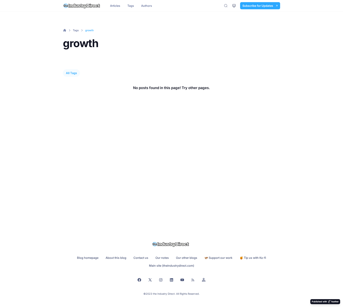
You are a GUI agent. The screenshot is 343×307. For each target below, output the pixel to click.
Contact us (140, 258)
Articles (115, 5)
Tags (130, 5)
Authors (146, 5)
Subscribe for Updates (257, 5)
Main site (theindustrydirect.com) (171, 265)
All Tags (71, 73)
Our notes (162, 258)
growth (89, 30)
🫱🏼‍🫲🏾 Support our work (218, 258)
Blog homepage (87, 258)
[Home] (64, 30)
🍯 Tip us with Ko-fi (253, 258)
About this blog (116, 258)
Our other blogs (186, 258)
